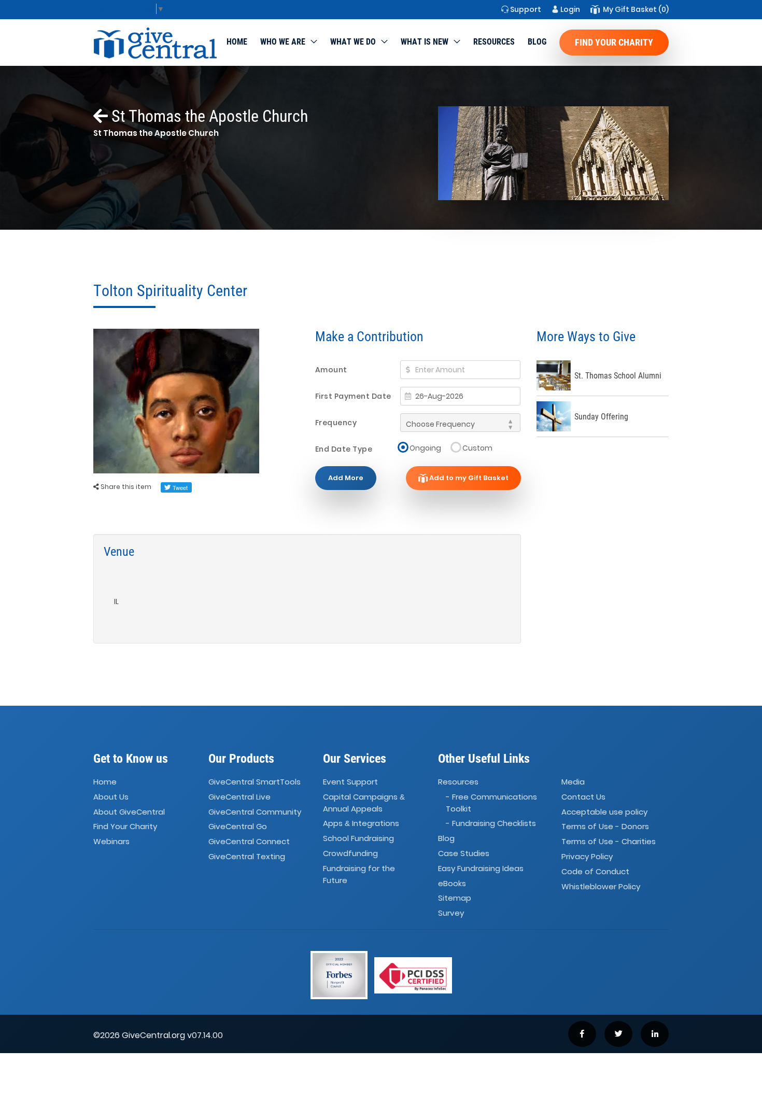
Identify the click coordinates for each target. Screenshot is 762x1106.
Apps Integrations (361, 823)
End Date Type (344, 449)
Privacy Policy (587, 856)
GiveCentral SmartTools (254, 781)
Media (573, 781)
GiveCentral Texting (246, 856)
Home (237, 42)
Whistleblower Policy (600, 886)
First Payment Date (353, 396)
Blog (537, 42)
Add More (345, 478)
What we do (353, 42)
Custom (477, 448)
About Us (111, 796)
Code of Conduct (595, 871)
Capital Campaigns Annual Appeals (364, 802)
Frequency (336, 422)
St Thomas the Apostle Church (208, 116)
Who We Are (282, 42)
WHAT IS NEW (424, 42)
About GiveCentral (129, 811)
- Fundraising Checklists (491, 823)
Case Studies (463, 853)
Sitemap (454, 898)
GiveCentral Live (239, 796)
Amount (331, 370)
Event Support (350, 781)
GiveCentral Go (237, 826)
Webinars (111, 841)
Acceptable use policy (604, 811)
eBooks (452, 883)
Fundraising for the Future (359, 874)
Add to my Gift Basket (468, 478)
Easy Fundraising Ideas (481, 868)
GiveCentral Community (254, 811)
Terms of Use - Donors (605, 826)
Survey (451, 913)
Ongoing (425, 448)
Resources (494, 42)
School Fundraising (358, 838)
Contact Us (583, 796)
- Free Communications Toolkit (491, 802)
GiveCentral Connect (249, 841)
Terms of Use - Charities (608, 841)
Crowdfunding (350, 853)
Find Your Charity (614, 42)
